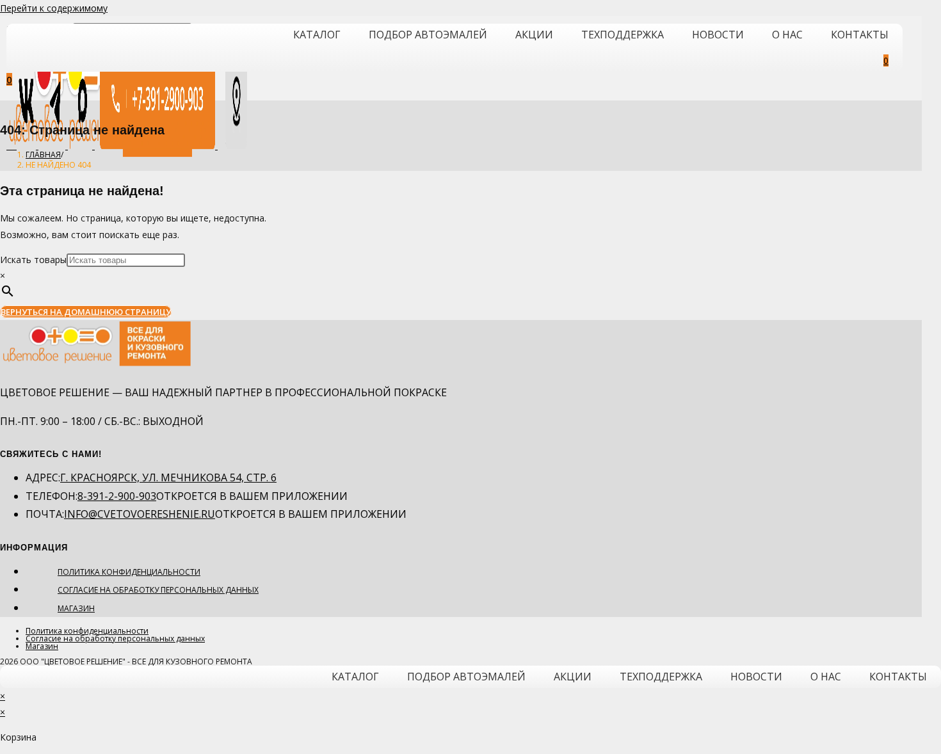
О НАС (787, 35)
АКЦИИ (534, 35)
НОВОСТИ (718, 35)
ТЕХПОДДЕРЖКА (622, 35)
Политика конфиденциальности (129, 571)
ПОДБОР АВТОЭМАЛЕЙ (428, 35)
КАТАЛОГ (317, 35)
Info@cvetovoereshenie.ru (139, 514)
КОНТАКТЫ (860, 35)
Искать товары (33, 259)
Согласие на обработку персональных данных (158, 589)
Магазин (76, 608)
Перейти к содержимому (54, 8)
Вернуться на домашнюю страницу (86, 311)
